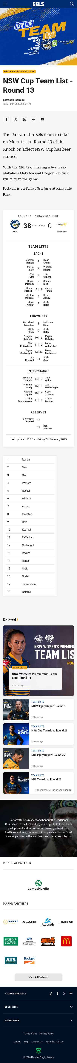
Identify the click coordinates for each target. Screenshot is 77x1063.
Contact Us (37, 1041)
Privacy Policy (46, 1033)
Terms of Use (30, 1033)
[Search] (72, 4)
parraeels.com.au (13, 100)
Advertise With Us (54, 1041)
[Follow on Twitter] (64, 993)
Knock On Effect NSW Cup (19, 71)
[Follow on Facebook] (57, 993)
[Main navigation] (5, 4)
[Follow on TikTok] (50, 993)
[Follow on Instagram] (71, 993)
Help (26, 1041)
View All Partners (38, 977)
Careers (17, 1041)
